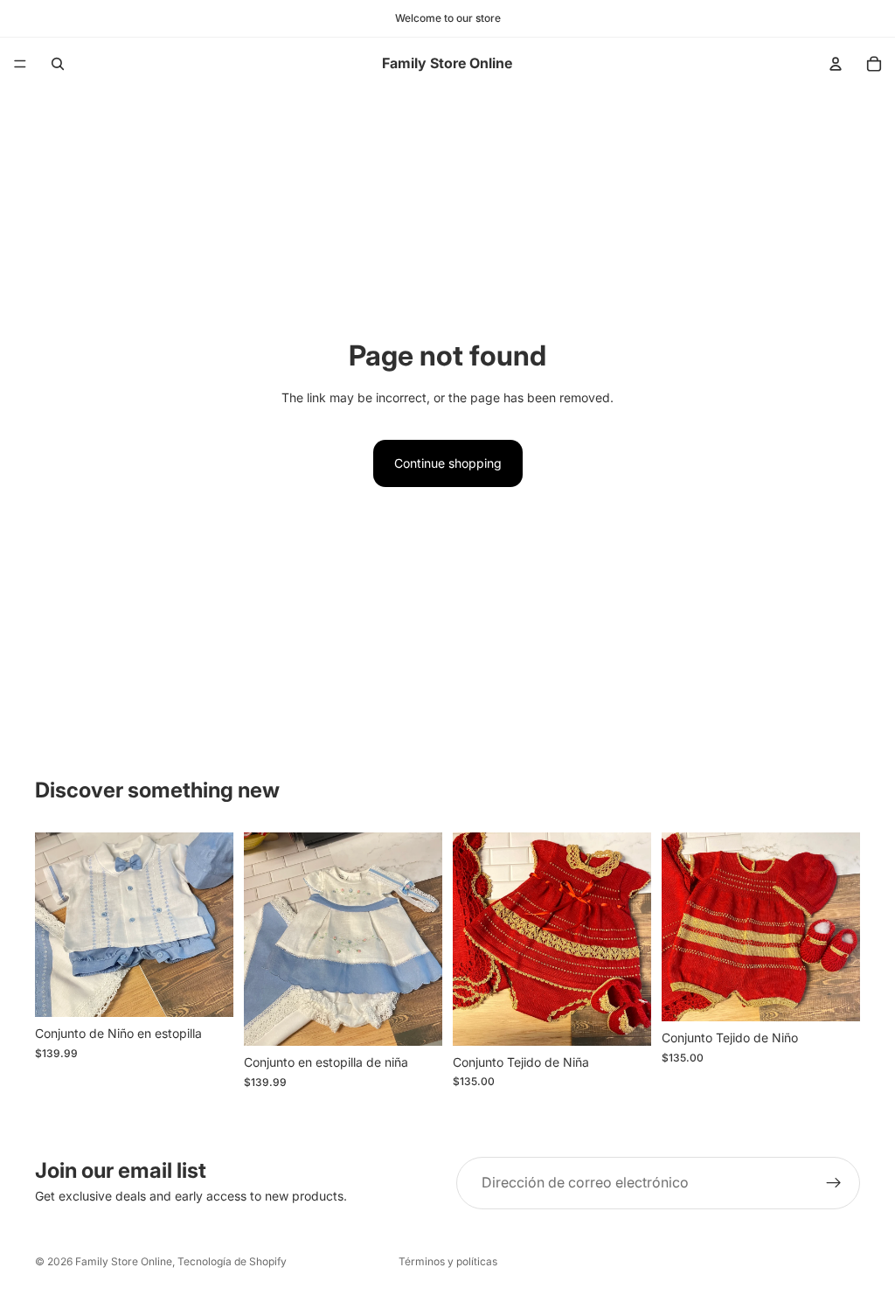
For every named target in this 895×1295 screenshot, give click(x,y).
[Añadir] (206, 990)
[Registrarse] (833, 1183)
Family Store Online (123, 1261)
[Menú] (20, 64)
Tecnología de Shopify (232, 1261)
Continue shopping (448, 463)
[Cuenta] (835, 64)
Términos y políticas (448, 1261)
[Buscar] (57, 64)
